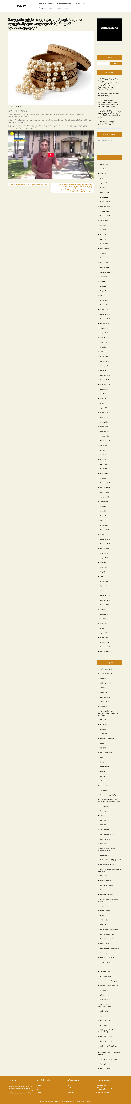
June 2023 (103, 342)
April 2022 (103, 408)
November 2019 (105, 544)
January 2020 (104, 534)
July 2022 (103, 394)
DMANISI (103, 720)
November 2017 (105, 652)
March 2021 (104, 469)
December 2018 (105, 595)
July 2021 (103, 450)
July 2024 (103, 281)
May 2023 (103, 347)
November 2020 (105, 488)
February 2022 (104, 417)
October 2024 (104, 267)
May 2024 (103, 291)
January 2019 (104, 591)
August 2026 (104, 164)
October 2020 (104, 492)
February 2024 (104, 305)
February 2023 (104, 361)
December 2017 (105, 647)
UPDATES (103, 825)
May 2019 (103, 572)
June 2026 (103, 174)
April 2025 (103, 239)
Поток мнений (104, 943)
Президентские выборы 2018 (109, 948)
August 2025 (104, 220)
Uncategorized (104, 820)
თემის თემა (104, 1011)
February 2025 (104, 248)
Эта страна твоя (105, 972)
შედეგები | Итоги (105, 1064)
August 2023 (104, 333)
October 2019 (104, 548)
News (102, 762)
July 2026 (103, 169)
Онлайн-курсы (105, 911)
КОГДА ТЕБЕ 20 (105, 880)
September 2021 (105, 441)
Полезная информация (107, 939)
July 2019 (103, 563)
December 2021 (105, 427)
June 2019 (103, 567)
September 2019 (105, 553)
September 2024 (105, 272)
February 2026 (104, 192)
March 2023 (104, 356)
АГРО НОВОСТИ (105, 830)
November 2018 (105, 600)
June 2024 (103, 286)
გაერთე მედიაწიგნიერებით (109, 986)
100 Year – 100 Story (106, 674)
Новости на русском (106, 894)
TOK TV (21, 6)
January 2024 (104, 309)
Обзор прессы (104, 906)
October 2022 (104, 380)
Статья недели (105, 953)
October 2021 (104, 436)
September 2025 (105, 216)
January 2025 (104, 253)
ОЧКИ (102, 915)
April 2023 (103, 352)
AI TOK (67, 8)
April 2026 (103, 183)
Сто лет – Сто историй (107, 957)
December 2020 (105, 483)
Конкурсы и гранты (106, 885)
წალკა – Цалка (105, 1069)
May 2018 (103, 628)
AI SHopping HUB (105, 683)
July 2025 (103, 225)
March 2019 (104, 581)
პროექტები (41, 8)
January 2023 (104, 366)
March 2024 (104, 300)
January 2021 (104, 478)
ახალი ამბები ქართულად (46, 4)
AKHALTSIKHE (104, 702)
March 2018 (104, 637)
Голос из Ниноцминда (107, 864)
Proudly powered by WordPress (50, 1102)
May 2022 (103, 403)
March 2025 (104, 244)
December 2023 (105, 314)
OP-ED (102, 771)
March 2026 (104, 188)
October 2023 (104, 323)
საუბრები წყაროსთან (107, 1041)
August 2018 (104, 614)
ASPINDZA (103, 706)
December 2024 (105, 258)
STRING (102, 776)
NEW (102, 757)
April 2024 (103, 295)
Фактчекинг (104, 967)
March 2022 (104, 413)
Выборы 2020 (104, 855)
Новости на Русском (81, 4)
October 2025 (104, 211)
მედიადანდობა (105, 1020)
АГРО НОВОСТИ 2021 (107, 834)
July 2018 (103, 619)
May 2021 (103, 459)
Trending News (105, 811)
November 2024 (105, 263)
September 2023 (105, 328)
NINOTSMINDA (105, 767)
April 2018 (103, 633)
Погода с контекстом (107, 934)
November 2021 (105, 431)
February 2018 (104, 642)
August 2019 (104, 558)
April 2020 (103, 520)
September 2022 (105, 384)
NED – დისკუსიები (106, 753)
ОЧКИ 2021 (104, 925)
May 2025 (103, 234)
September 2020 (105, 497)
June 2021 (103, 455)
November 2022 (105, 375)
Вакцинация (104, 844)
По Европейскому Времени (109, 929)
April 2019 (103, 577)
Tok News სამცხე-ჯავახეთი (109, 795)
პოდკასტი (103, 1025)
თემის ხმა (103, 1016)
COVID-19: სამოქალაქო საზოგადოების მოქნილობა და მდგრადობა (108, 713)
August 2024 (104, 277)
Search (109, 57)
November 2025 (105, 206)
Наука (102, 890)
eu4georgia (103, 724)
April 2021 (103, 464)
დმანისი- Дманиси (106, 1000)
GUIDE (102, 743)
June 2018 (103, 623)
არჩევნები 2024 (105, 976)
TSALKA (103, 815)
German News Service (107, 739)
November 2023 (105, 319)
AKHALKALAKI (105, 697)
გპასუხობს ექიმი (105, 995)
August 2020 (104, 502)
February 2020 (104, 530)
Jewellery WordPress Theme (70, 1102)
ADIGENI (103, 678)
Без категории (105, 839)
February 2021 (104, 473)
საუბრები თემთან (106, 1036)
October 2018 (104, 605)
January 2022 (104, 422)
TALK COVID (104, 781)
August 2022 (104, 389)
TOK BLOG (103, 790)
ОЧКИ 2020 (104, 920)
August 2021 (104, 445)
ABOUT (59, 8)
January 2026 (104, 197)
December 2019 (105, 539)
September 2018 (105, 609)
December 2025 (105, 202)
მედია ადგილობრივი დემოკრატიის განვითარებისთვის (29, 185)
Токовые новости (105, 962)
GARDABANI (104, 734)
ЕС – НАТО (103, 876)
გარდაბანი (104, 990)
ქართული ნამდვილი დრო (108, 1059)
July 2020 (103, 506)
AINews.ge (51, 8)
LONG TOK (103, 748)
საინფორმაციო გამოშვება (64, 4)
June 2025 (103, 230)
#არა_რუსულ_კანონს (107, 669)
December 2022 (105, 370)
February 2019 (104, 586)
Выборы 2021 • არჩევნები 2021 (110, 860)
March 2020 (104, 525)
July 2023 (103, 338)
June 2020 (103, 511)
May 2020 (103, 516)
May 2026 (103, 178)
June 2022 (103, 398)
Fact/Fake (103, 729)
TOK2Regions (104, 806)
